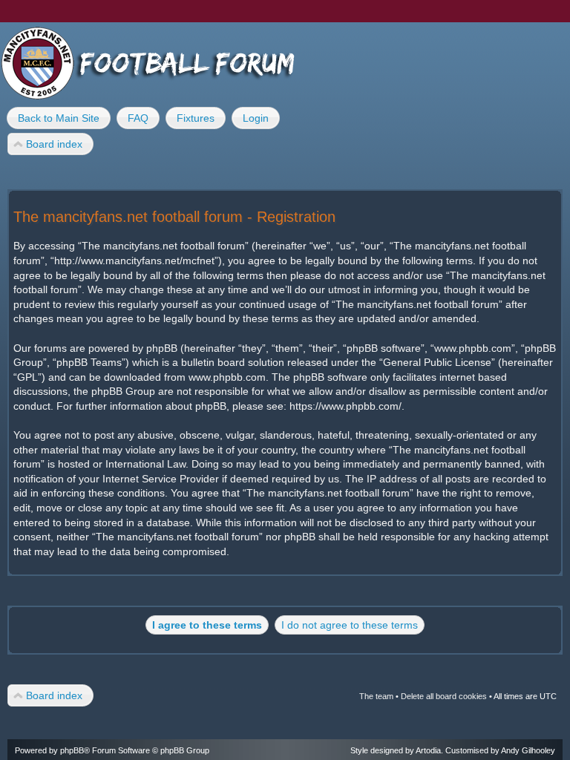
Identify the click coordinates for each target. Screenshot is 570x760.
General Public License (437, 362)
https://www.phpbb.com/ (345, 406)
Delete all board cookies (444, 696)
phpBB (72, 750)
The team (376, 696)
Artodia (428, 750)
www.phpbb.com (227, 377)
